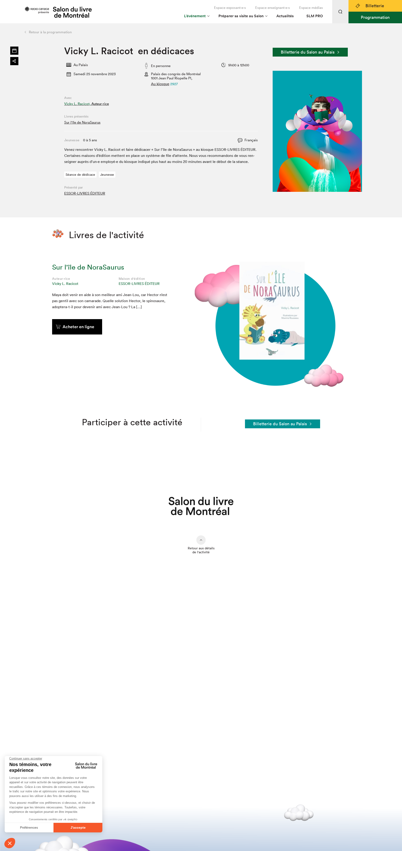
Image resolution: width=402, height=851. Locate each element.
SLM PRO (314, 16)
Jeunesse (107, 174)
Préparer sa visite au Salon (241, 16)
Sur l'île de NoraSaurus (82, 122)
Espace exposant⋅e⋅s (230, 7)
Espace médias (311, 7)
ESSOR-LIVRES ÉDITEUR (84, 193)
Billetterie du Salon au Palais (308, 52)
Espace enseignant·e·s (272, 7)
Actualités (285, 16)
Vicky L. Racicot (65, 283)
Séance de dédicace (80, 174)
